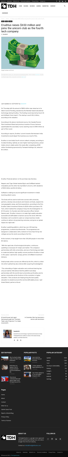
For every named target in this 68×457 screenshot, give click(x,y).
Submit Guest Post (6, 409)
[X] (21, 340)
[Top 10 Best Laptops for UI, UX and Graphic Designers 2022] (27, 374)
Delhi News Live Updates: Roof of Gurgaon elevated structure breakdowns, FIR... (15, 369)
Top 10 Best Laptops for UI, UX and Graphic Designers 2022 (38, 374)
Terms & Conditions (25, 1)
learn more (24, 76)
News (7, 19)
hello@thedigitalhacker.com (33, 445)
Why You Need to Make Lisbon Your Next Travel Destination (15, 359)
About (3, 398)
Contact (3, 402)
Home (20, 6)
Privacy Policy (35, 1)
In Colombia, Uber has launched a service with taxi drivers (34, 318)
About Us (3, 1)
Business (32, 6)
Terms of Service (6, 420)
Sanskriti (5, 34)
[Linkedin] (62, 1)
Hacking (26, 6)
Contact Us (42, 1)
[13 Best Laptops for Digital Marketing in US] (27, 367)
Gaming (38, 6)
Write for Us (16, 1)
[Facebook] (56, 1)
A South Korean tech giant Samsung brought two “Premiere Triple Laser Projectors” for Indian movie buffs (11, 320)
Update (10, 21)
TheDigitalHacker (15, 455)
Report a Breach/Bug (7, 413)
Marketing (45, 6)
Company (52, 6)
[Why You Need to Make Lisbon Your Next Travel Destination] (4, 358)
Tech (6, 21)
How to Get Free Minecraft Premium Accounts (37, 359)
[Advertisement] (22, 90)
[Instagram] (59, 1)
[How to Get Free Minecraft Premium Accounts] (27, 359)
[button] (65, 6)
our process (37, 74)
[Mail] (65, 1)
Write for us (4, 406)
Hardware (5, 13)
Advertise (9, 1)
